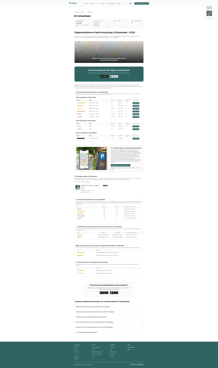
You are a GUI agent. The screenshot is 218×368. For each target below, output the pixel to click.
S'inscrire (103, 176)
